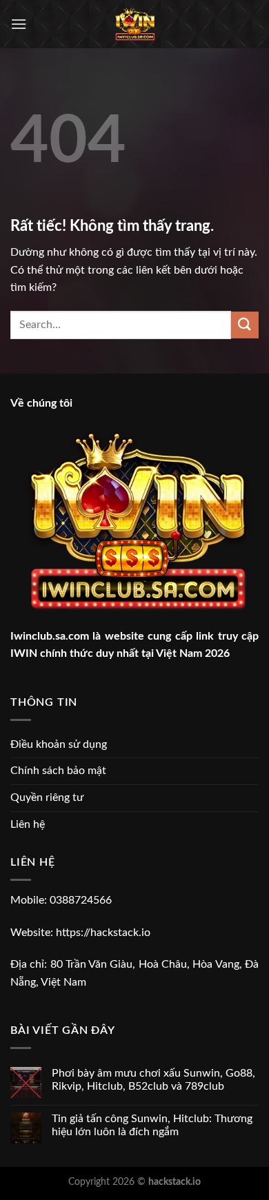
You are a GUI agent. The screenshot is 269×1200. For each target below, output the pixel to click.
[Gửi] (245, 325)
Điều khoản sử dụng (58, 744)
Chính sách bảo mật (58, 770)
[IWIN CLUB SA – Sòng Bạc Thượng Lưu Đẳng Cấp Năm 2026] (135, 24)
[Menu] (18, 24)
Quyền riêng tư (46, 797)
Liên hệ (27, 824)
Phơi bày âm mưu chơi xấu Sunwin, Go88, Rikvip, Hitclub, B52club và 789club (153, 1080)
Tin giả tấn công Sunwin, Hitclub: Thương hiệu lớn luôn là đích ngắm (152, 1125)
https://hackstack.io (103, 932)
